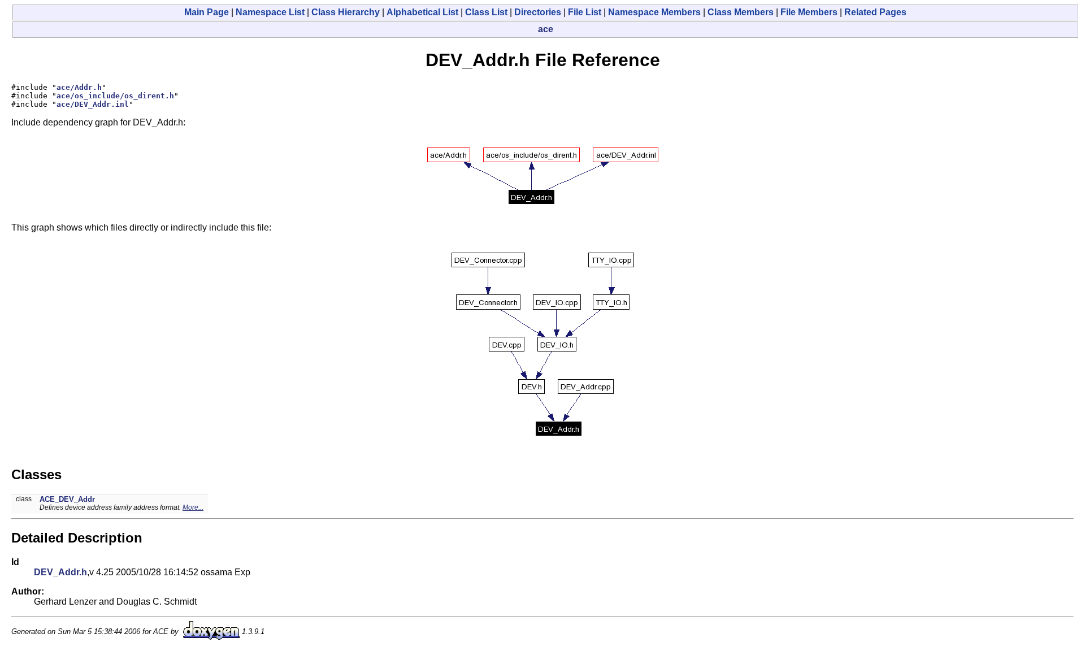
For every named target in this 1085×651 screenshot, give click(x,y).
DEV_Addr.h (60, 572)
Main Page (206, 12)
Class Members (741, 12)
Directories (537, 12)
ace (545, 29)
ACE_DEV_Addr (67, 499)
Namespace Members (654, 12)
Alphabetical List (422, 12)
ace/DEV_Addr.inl (93, 104)
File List (584, 12)
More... (193, 507)
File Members (808, 12)
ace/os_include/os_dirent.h (115, 96)
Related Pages (875, 12)
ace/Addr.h (79, 87)
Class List (486, 12)
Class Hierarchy (345, 12)
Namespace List (270, 12)
